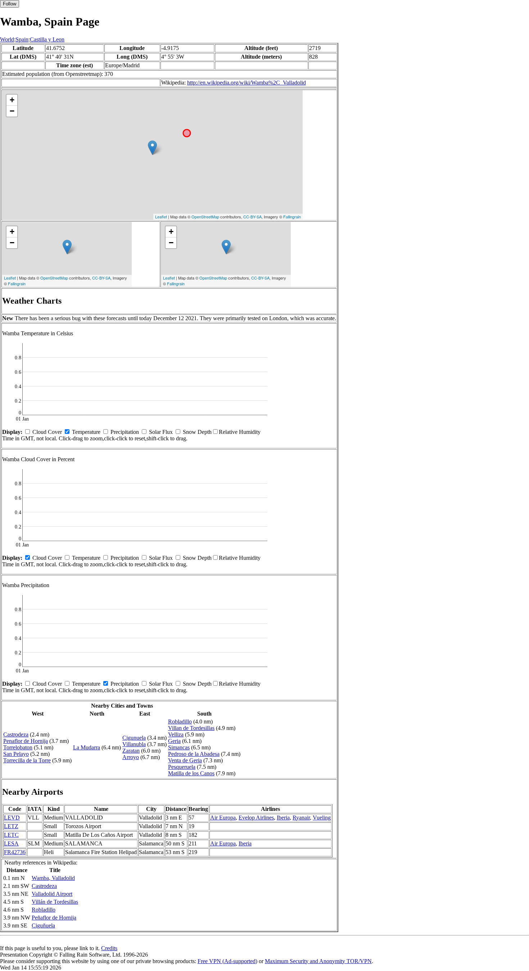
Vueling (322, 818)
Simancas (179, 747)
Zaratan (131, 751)
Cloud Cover (47, 432)
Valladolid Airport (52, 894)
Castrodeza (15, 734)
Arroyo (130, 757)
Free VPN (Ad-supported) (227, 961)
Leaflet (161, 216)
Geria (174, 741)
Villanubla (134, 744)
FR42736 (15, 852)
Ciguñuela (43, 925)
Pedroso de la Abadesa (194, 754)
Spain (21, 39)
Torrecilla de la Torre (27, 760)
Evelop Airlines (256, 818)
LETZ (11, 826)
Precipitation (124, 432)
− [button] (12, 110)
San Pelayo (16, 754)
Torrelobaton (17, 747)
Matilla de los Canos (191, 773)
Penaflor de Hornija (25, 741)
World (7, 39)
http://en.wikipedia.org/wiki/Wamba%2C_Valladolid (246, 83)
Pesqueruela (181, 767)
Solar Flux (161, 432)
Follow (9, 3)
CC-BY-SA (252, 216)
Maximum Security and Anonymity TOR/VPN (318, 961)
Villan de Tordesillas (191, 728)
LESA (11, 843)
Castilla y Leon (47, 39)
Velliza (176, 734)
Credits (109, 948)
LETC (11, 835)
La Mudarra (86, 747)
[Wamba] (152, 147)
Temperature (86, 432)
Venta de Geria (185, 760)
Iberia (283, 818)
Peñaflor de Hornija (54, 918)
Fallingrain (292, 216)
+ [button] (12, 99)
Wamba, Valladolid (53, 878)
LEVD (12, 818)
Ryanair (301, 818)
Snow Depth (197, 432)
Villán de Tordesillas (55, 902)
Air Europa (223, 818)
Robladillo (180, 721)
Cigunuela (134, 738)
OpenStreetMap (205, 216)
